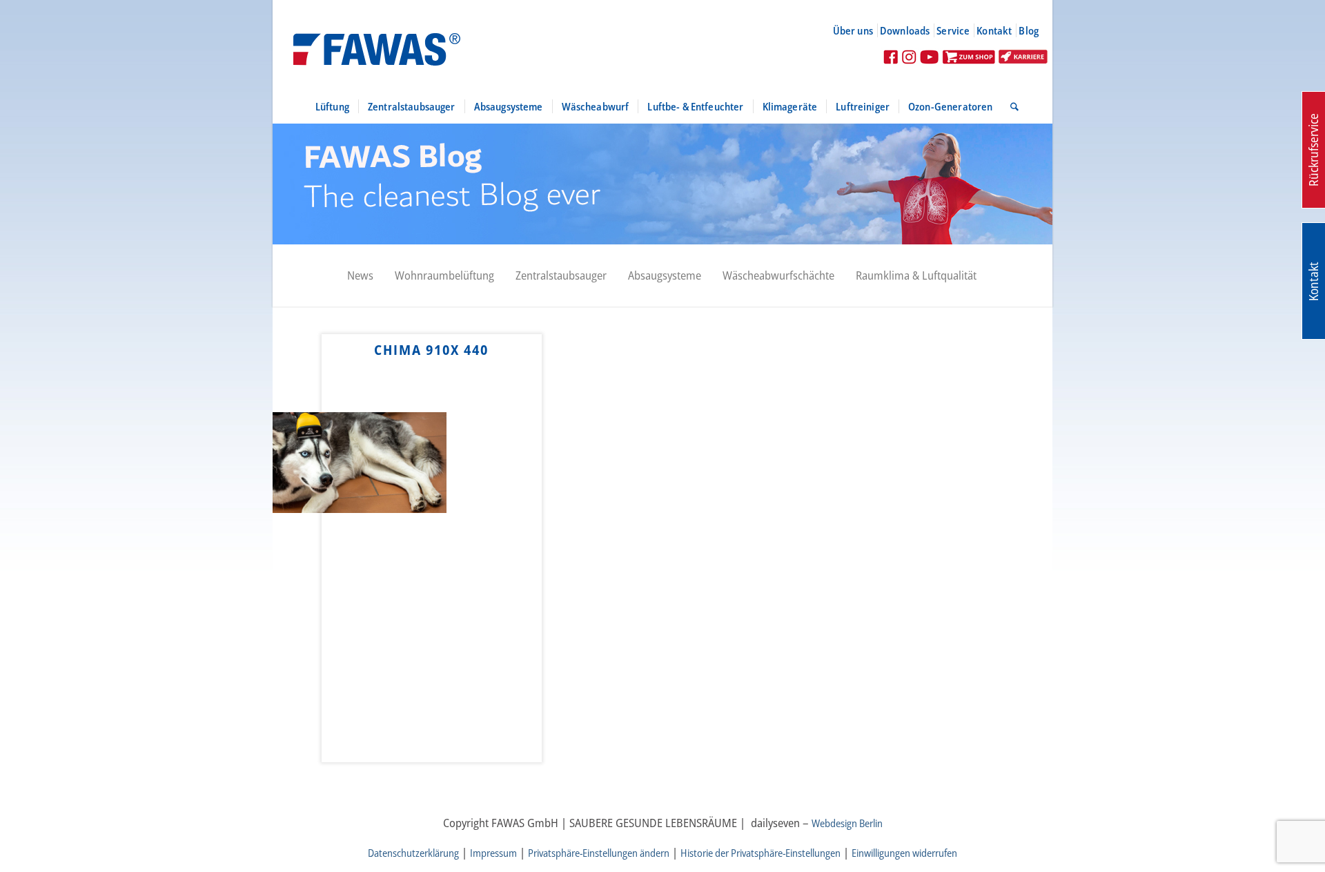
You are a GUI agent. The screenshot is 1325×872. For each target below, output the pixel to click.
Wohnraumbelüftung (444, 275)
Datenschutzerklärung (413, 853)
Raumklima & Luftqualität (916, 275)
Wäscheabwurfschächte (778, 275)
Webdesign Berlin (847, 823)
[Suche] (1010, 106)
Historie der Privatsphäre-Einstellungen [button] (760, 853)
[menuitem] (859, 30)
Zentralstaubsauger (561, 275)
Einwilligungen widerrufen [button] (904, 853)
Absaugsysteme (664, 275)
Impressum (493, 853)
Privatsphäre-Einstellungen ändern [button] (598, 853)
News (360, 275)
